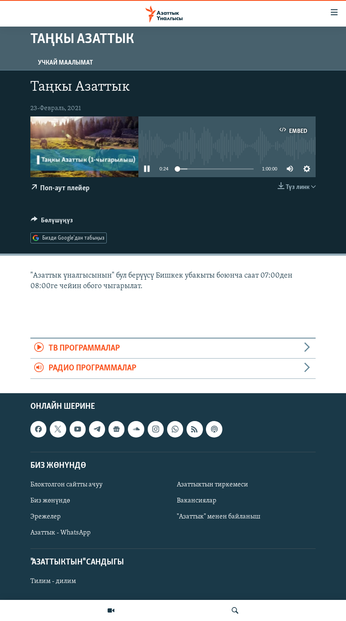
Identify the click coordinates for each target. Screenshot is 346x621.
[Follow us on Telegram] (97, 429)
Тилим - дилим (53, 581)
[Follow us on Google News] (116, 429)
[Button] (52, 222)
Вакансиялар (196, 500)
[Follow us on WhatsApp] (175, 429)
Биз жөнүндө (50, 500)
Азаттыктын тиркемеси (212, 484)
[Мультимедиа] (111, 610)
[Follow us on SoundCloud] (136, 429)
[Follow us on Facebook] (38, 429)
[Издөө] (235, 610)
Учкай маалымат (65, 62)
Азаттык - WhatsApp (60, 532)
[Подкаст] (214, 429)
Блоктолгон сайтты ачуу (66, 484)
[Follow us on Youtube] (78, 429)
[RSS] (195, 429)
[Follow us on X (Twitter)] (58, 429)
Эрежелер (45, 516)
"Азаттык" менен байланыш (218, 516)
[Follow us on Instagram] (156, 429)
